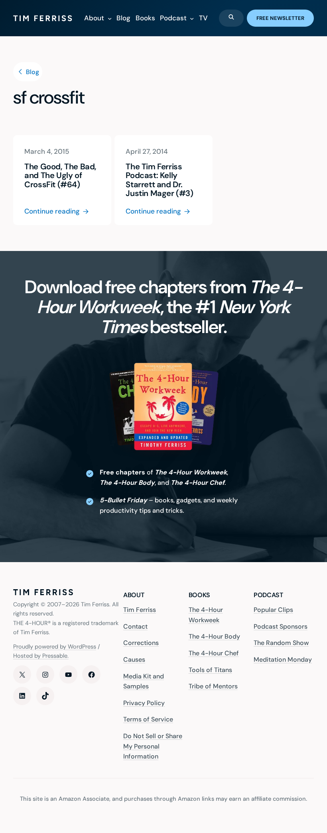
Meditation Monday (283, 659)
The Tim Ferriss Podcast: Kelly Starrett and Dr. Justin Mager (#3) (159, 180)
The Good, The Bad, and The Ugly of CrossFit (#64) (60, 175)
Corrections (141, 643)
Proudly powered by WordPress (54, 647)
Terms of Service (148, 719)
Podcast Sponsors (280, 626)
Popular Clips (273, 610)
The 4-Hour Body (214, 636)
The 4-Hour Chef (214, 653)
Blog (31, 72)
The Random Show (281, 643)
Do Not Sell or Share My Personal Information (152, 746)
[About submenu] (110, 18)
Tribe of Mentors (213, 686)
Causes (134, 659)
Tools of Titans (210, 670)
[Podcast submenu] (192, 18)
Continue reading (52, 211)
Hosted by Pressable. (41, 656)
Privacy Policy (144, 703)
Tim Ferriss (139, 610)
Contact (135, 626)
